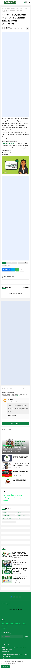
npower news (9, 8)
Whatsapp (17, 269)
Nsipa (19, 518)
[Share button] (22, 269)
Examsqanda (6, 515)
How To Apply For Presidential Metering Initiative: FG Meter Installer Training (21, 465)
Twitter (13, 269)
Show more (26, 287)
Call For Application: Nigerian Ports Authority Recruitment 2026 (14, 648)
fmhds (19, 512)
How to (3, 628)
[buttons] (11, 597)
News (11, 623)
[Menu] (2, 2)
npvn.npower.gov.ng (8, 143)
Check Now (11, 663)
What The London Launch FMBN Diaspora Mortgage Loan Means (19, 570)
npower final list (23, 263)
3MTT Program (7, 518)
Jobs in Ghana (15, 498)
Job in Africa (6, 500)
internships (23, 626)
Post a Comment (15, 423)
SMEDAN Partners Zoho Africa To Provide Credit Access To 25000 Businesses (20, 554)
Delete (14, 415)
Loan (24, 623)
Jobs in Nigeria (6, 495)
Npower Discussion (12, 263)
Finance (4, 626)
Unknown (10, 399)
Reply (9, 415)
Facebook (7, 269)
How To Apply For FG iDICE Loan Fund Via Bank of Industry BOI (19, 578)
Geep (17, 626)
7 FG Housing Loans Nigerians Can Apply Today (20, 561)
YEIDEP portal (21, 515)
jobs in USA (23, 498)
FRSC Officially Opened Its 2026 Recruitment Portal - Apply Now (20, 480)
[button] (25, 2)
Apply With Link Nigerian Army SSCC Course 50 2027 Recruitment (20, 473)
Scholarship (10, 626)
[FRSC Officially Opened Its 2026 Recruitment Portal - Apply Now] (7, 481)
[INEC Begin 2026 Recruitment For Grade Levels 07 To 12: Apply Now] (7, 458)
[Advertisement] (15, 74)
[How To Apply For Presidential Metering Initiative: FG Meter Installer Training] (7, 465)
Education (17, 623)
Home (3, 8)
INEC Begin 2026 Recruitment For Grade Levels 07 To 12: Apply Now (20, 457)
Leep (4, 522)
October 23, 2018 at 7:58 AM (13, 401)
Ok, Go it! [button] (5, 667)
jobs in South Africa (17, 495)
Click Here (18, 395)
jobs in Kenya (6, 498)
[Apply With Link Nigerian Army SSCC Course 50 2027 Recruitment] (7, 473)
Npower (5, 512)
